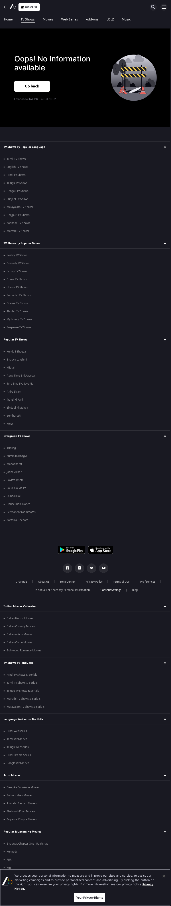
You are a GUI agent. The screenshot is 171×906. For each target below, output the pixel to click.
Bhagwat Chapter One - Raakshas (27, 844)
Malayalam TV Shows (20, 207)
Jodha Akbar (14, 472)
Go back (32, 86)
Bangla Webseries (18, 763)
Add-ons (92, 19)
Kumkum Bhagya (17, 456)
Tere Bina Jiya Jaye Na (20, 384)
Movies (48, 19)
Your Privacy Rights (87, 897)
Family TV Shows (17, 271)
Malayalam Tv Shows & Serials (26, 707)
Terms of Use (119, 582)
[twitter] (90, 568)
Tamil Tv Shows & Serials (22, 683)
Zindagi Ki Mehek (17, 408)
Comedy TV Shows (18, 263)
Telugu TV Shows (17, 183)
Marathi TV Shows (18, 231)
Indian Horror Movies (20, 618)
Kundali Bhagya (16, 352)
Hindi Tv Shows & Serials (22, 675)
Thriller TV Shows (17, 311)
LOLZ (110, 19)
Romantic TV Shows (19, 295)
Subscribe (31, 7)
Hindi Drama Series (19, 755)
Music (126, 19)
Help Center (65, 582)
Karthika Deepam (17, 520)
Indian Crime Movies (19, 642)
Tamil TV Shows (16, 159)
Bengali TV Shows (17, 191)
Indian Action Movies (20, 634)
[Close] (160, 876)
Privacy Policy (92, 582)
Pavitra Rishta (15, 480)
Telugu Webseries (18, 747)
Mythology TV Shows (19, 319)
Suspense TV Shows (19, 327)
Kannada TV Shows (18, 223)
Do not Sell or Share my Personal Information (60, 590)
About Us (42, 582)
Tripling (11, 448)
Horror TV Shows (17, 287)
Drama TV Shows (17, 303)
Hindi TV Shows (16, 175)
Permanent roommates (21, 512)
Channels (20, 582)
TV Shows (28, 19)
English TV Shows (17, 167)
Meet (10, 424)
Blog (133, 590)
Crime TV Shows (17, 279)
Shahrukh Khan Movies (21, 811)
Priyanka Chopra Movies (22, 819)
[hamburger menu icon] (163, 7)
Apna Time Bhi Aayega (21, 376)
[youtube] (102, 568)
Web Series (69, 19)
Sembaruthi (14, 416)
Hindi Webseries (17, 731)
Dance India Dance (18, 504)
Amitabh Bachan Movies (22, 803)
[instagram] (78, 568)
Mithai (10, 368)
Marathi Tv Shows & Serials (24, 699)
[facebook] (66, 568)
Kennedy (12, 852)
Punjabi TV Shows (17, 199)
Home (8, 19)
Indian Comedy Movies (21, 626)
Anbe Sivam (14, 392)
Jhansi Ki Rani (15, 400)
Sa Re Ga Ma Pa (16, 488)
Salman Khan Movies (20, 795)
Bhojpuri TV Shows (18, 215)
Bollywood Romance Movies (24, 651)
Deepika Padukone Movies (23, 787)
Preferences (146, 582)
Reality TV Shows (17, 255)
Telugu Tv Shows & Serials (23, 691)
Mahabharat (14, 464)
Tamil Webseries (17, 739)
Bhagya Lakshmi (17, 360)
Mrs (9, 868)
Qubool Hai (13, 496)
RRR (9, 860)
